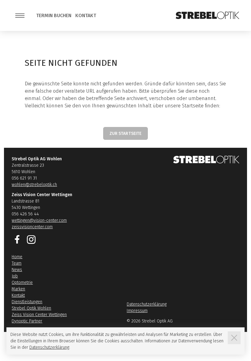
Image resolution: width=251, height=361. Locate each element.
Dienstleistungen (27, 301)
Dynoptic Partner (27, 321)
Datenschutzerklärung (147, 304)
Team (16, 263)
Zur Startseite (126, 133)
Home (17, 256)
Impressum (137, 310)
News (17, 269)
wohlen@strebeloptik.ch (34, 184)
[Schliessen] (234, 337)
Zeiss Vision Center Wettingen (39, 314)
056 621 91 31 (24, 178)
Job (15, 276)
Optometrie (22, 282)
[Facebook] (17, 239)
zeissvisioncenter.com (32, 226)
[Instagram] (31, 239)
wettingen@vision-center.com (39, 220)
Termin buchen (53, 15)
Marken (18, 289)
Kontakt (85, 15)
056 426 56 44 (25, 214)
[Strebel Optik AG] (207, 15)
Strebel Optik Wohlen (31, 308)
